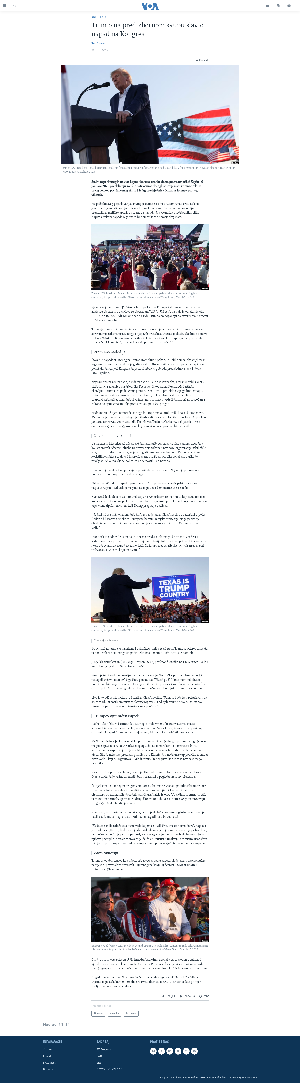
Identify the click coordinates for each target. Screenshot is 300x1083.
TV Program (104, 1049)
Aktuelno (98, 17)
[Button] (202, 60)
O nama (47, 1049)
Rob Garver (98, 43)
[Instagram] (278, 6)
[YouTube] (267, 6)
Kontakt (47, 1056)
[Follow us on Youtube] (178, 1051)
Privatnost (49, 1062)
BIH (99, 1062)
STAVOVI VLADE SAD (109, 1069)
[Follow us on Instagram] (169, 1051)
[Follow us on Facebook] (153, 1051)
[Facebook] (289, 6)
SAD (99, 1056)
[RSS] (186, 1051)
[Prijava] (194, 1051)
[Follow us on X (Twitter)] (161, 1051)
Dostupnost (49, 1069)
